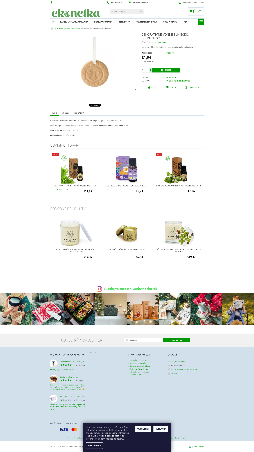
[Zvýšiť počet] (150, 69)
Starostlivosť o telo (146, 22)
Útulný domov (170, 22)
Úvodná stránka (53, 22)
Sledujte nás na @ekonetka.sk (130, 289)
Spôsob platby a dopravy (139, 369)
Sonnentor (171, 78)
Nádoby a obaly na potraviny (74, 22)
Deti (185, 22)
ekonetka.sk (176, 373)
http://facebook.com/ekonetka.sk (184, 370)
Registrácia (199, 2)
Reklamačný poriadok (138, 363)
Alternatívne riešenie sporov (140, 372)
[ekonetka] (76, 13)
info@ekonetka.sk (178, 362)
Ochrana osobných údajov (140, 366)
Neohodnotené (160, 42)
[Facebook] (51, 2)
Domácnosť (124, 22)
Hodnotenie (79, 113)
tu (122, 439)
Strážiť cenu (193, 87)
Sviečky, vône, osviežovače (178, 81)
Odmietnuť (143, 429)
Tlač (153, 87)
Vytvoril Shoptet (197, 447)
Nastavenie (94, 445)
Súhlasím (160, 429)
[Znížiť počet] (150, 71)
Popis (54, 113)
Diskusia (65, 113)
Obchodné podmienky (138, 360)
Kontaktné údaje (136, 375)
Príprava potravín (103, 22)
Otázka (173, 87)
